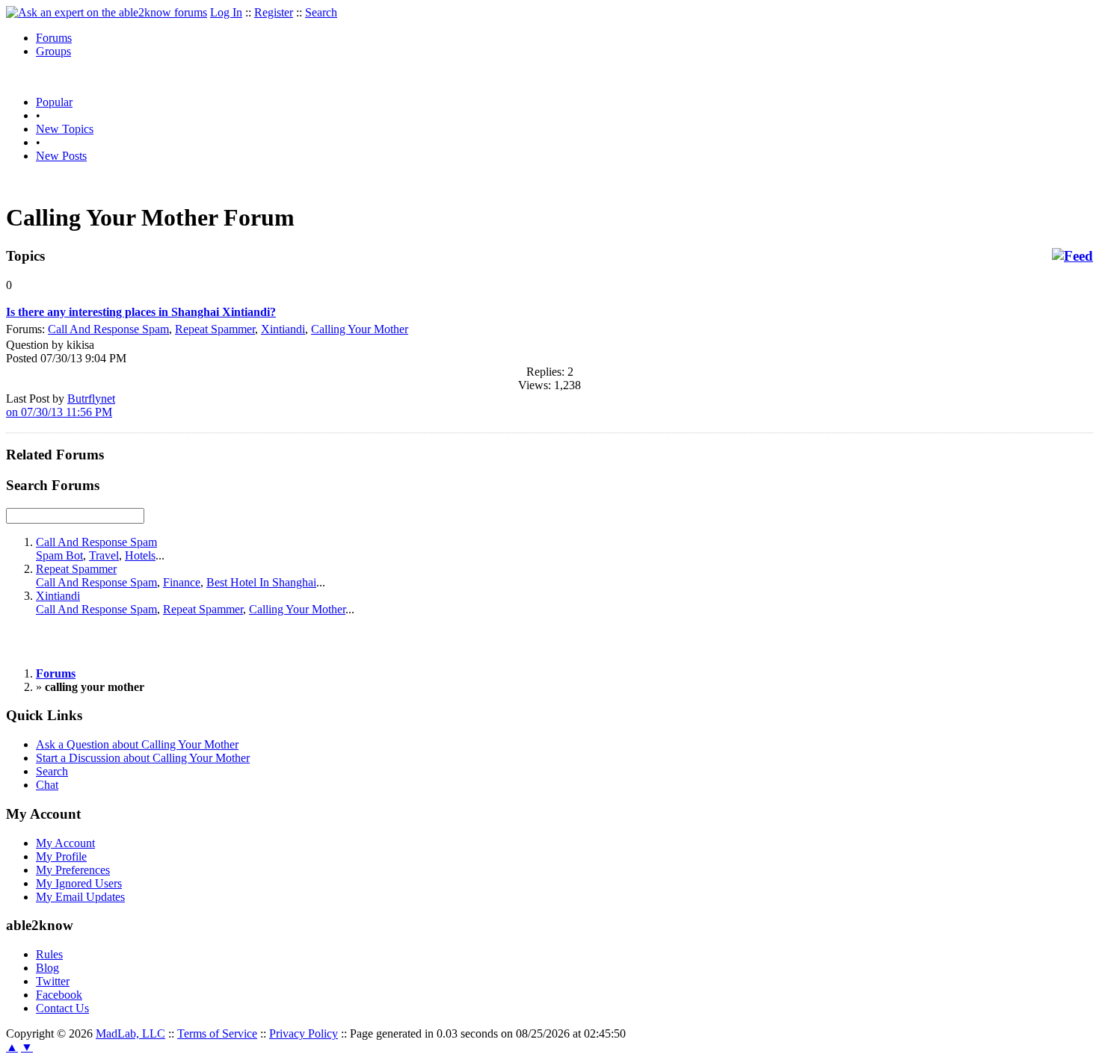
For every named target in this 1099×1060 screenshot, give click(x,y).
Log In (226, 12)
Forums (54, 37)
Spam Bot (59, 555)
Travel (104, 555)
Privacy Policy (303, 1033)
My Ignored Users (79, 883)
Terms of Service (217, 1033)
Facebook (59, 994)
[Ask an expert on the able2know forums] (106, 12)
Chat (47, 784)
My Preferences (73, 870)
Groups (53, 51)
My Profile (61, 856)
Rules (49, 954)
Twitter (53, 981)
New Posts (61, 155)
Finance (181, 582)
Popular (54, 102)
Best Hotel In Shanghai (261, 582)
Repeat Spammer (215, 329)
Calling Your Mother (359, 329)
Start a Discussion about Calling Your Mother (143, 757)
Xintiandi (283, 329)
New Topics (64, 129)
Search (321, 12)
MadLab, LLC (130, 1033)
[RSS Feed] (1072, 256)
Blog (47, 967)
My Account (65, 843)
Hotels (140, 555)
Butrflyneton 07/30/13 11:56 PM (60, 405)
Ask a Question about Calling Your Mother (137, 744)
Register (273, 12)
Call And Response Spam (108, 329)
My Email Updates (80, 896)
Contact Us (62, 1008)
